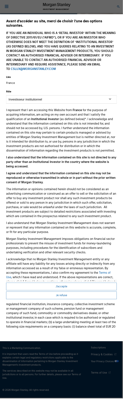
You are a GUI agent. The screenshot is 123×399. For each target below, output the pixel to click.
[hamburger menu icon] (6, 6)
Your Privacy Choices (102, 361)
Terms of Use (99, 372)
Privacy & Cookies (102, 354)
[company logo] (56, 6)
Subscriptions (98, 347)
